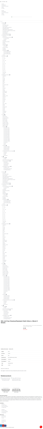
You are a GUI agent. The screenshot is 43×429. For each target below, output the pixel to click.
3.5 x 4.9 (4, 60)
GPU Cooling (5, 120)
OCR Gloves (6, 165)
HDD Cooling (5, 121)
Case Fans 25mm (7, 277)
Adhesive (5, 152)
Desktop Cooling (5, 117)
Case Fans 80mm (7, 136)
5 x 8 (4, 62)
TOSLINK (4, 112)
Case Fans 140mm (7, 288)
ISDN (4, 93)
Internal (5, 39)
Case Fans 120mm (7, 138)
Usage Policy (4, 407)
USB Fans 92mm (6, 149)
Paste (5, 154)
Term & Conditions (5, 406)
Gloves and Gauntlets (6, 309)
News (3, 7)
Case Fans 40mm (7, 131)
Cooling (3, 114)
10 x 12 (4, 70)
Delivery (3, 409)
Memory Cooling (5, 123)
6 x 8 (4, 64)
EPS (3, 83)
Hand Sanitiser (5, 32)
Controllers (6, 142)
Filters (5, 143)
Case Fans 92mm (7, 137)
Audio (4, 78)
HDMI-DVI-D (5, 91)
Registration (4, 11)
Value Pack (6, 155)
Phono (4, 100)
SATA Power (5, 106)
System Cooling (5, 124)
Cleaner (5, 153)
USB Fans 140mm (7, 147)
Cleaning (4, 157)
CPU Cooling (5, 116)
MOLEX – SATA (5, 95)
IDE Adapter (5, 92)
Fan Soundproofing (7, 52)
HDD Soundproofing (7, 53)
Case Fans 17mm (6, 127)
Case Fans (4, 126)
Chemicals (3, 22)
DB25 (4, 80)
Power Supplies (5, 47)
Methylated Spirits (6, 28)
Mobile (4, 42)
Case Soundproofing (7, 51)
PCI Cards (5, 46)
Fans (3, 85)
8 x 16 (4, 69)
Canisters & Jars (6, 167)
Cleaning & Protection (28, 325)
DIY (2, 156)
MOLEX (4, 94)
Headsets (4, 40)
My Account (4, 416)
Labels (4, 73)
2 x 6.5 (4, 58)
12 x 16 (4, 71)
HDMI (4, 90)
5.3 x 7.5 (4, 63)
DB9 (3, 81)
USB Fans (4, 145)
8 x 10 (4, 68)
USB (3, 113)
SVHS (4, 110)
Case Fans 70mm (6, 135)
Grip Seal (4, 72)
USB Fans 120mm (7, 146)
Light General (6, 164)
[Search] (42, 21)
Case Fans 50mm (7, 133)
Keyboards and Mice (6, 41)
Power (4, 101)
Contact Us (4, 415)
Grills (5, 144)
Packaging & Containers (7, 166)
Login (3, 422)
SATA (4, 105)
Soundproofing (5, 50)
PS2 (3, 102)
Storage (4, 48)
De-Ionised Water (6, 25)
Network (4, 96)
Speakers (4, 49)
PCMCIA (4, 99)
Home (3, 10)
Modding (4, 43)
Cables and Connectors (5, 74)
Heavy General (6, 163)
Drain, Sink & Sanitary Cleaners (8, 159)
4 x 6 (4, 61)
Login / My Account (5, 6)
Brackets (4, 115)
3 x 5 (4, 59)
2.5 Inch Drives (6, 38)
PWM (4, 104)
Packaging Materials (7, 169)
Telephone (4, 111)
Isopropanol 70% (5, 31)
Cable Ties (4, 36)
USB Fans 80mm (6, 148)
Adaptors (4, 75)
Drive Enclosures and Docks (7, 37)
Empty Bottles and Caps (8, 168)
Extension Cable (5, 84)
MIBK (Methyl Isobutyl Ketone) (8, 29)
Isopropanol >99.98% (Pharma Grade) (9, 30)
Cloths (5, 158)
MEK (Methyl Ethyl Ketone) (7, 27)
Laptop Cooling (5, 122)
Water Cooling (5, 125)
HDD (4, 89)
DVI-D (4, 82)
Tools (4, 203)
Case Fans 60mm (7, 134)
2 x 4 (4, 57)
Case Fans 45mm (7, 132)
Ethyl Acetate (5, 26)
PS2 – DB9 (4, 103)
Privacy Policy (4, 405)
